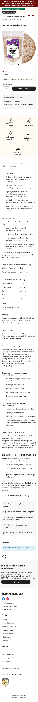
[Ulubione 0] (27, 16)
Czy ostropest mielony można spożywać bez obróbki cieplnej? (18, 518)
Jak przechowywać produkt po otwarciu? (18, 532)
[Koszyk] (31, 16)
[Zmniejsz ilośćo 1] (3, 89)
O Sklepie (4, 619)
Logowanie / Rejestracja (8, 658)
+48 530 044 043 (9, 609)
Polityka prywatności (7, 634)
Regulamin (5, 641)
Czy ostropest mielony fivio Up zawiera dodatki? (17, 505)
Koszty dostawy (6, 665)
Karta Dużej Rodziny (7, 630)
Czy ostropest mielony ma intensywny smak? (17, 526)
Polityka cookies (6, 637)
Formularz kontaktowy (8, 603)
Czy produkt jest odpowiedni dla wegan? (18, 511)
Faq (3, 651)
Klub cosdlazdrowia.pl (8, 623)
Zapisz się (16, 582)
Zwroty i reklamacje (7, 654)
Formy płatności (6, 661)
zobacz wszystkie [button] (28, 105)
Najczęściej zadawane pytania (10, 668)
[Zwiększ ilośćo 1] (9, 89)
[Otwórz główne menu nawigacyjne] (4, 16)
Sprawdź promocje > (9, 12)
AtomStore (23, 697)
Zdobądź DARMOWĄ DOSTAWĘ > (13, 9)
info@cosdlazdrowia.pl (10, 606)
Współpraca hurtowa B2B (9, 627)
